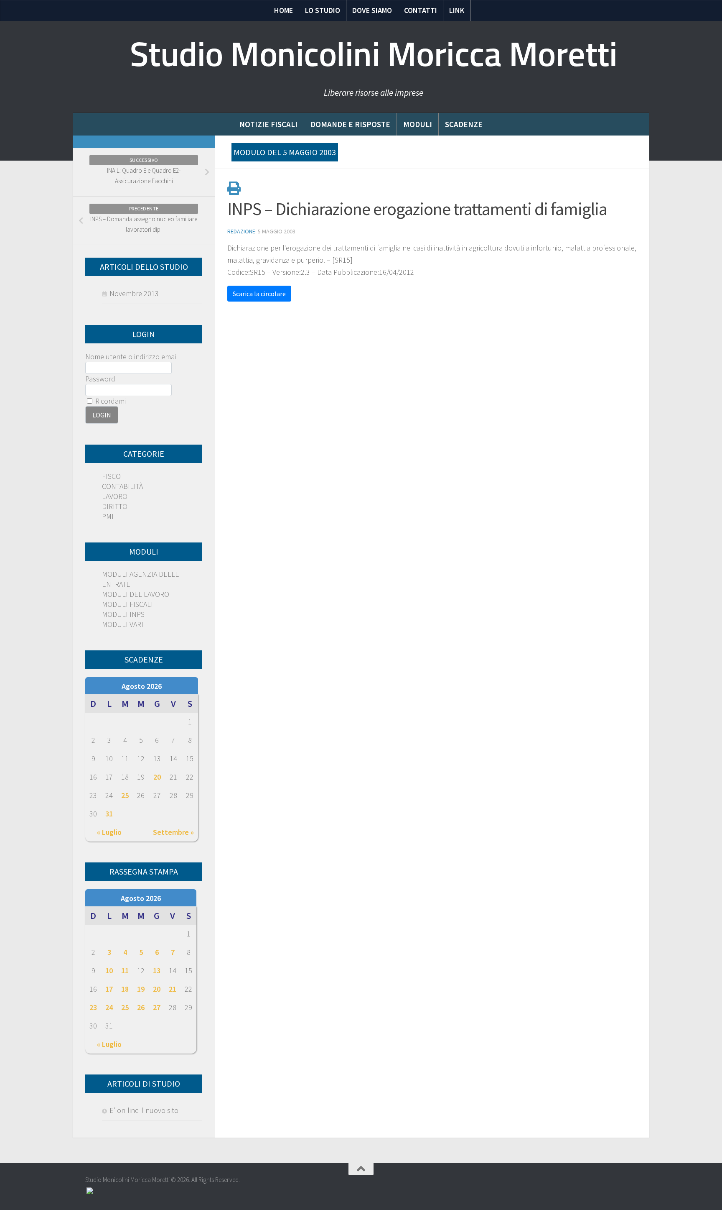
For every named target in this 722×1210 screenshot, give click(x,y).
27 (156, 1007)
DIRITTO (114, 506)
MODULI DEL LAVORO (135, 594)
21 (172, 989)
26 (141, 1007)
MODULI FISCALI (127, 604)
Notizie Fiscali (268, 124)
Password (100, 379)
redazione (241, 231)
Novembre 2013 (134, 293)
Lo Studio (322, 10)
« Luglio (109, 832)
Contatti (420, 10)
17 (109, 989)
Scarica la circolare (259, 293)
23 (93, 1007)
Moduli (417, 124)
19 (141, 989)
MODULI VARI (122, 624)
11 (125, 970)
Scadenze (464, 124)
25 (125, 795)
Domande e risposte (350, 124)
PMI (108, 516)
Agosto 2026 (142, 686)
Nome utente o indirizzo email (131, 356)
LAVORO (114, 496)
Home (283, 10)
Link (456, 10)
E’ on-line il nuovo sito (143, 1110)
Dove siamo (372, 10)
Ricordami (110, 401)
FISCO (111, 476)
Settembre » (173, 832)
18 (125, 989)
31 (109, 814)
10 (109, 970)
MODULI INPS (123, 614)
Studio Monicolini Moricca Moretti (374, 54)
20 (157, 777)
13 (156, 970)
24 (109, 1007)
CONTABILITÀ (122, 486)
